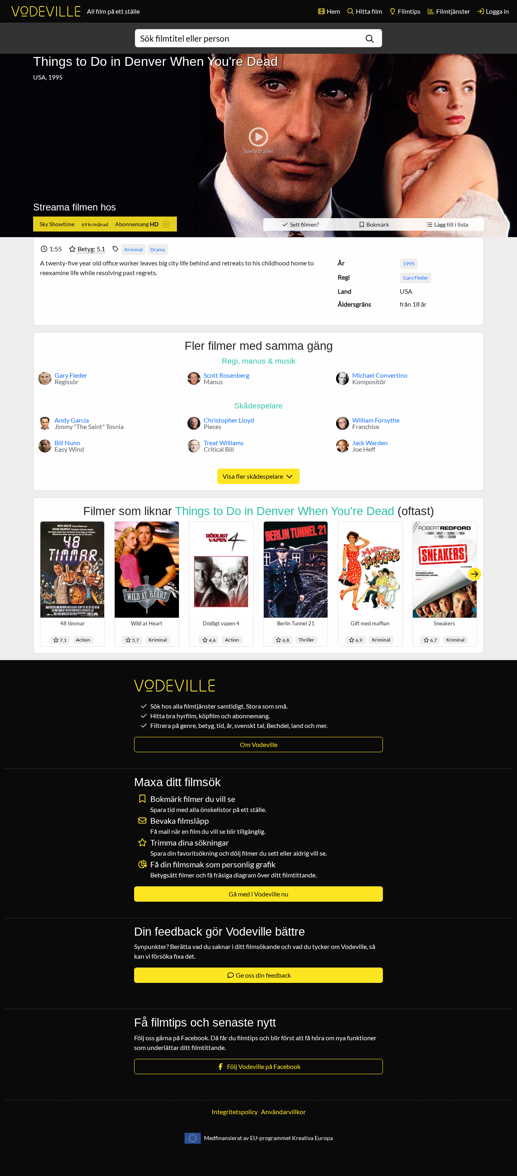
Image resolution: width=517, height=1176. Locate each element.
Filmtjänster (452, 11)
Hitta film (368, 11)
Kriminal (133, 249)
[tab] (105, 224)
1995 (408, 264)
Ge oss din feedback (263, 975)
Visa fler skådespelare (253, 476)
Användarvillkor (283, 1111)
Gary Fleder (415, 278)
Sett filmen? (304, 224)
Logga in (497, 11)
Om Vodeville (258, 744)
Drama (157, 249)
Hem (333, 11)
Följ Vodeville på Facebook (263, 1066)
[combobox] (258, 38)
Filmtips (408, 11)
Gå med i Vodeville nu (258, 894)
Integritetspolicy (235, 1111)
